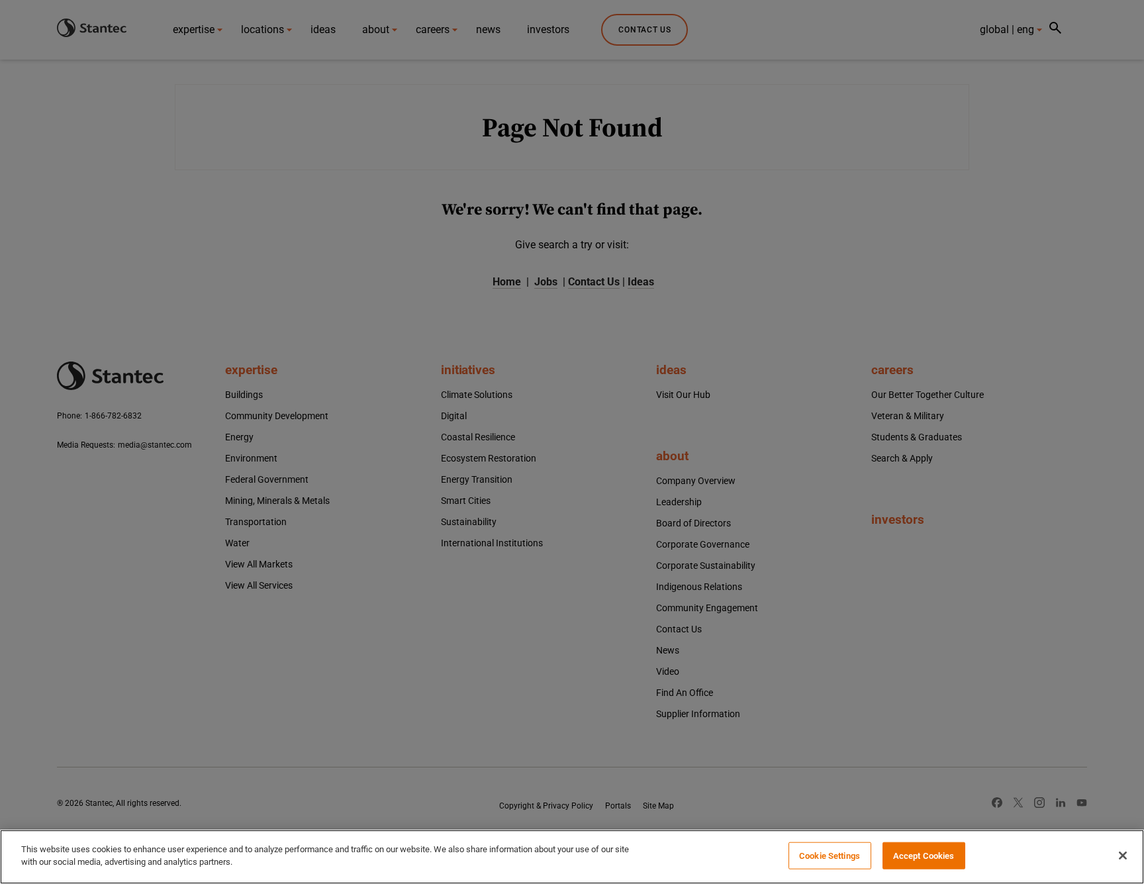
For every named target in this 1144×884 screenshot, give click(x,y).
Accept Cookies (924, 856)
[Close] (1122, 855)
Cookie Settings (829, 856)
